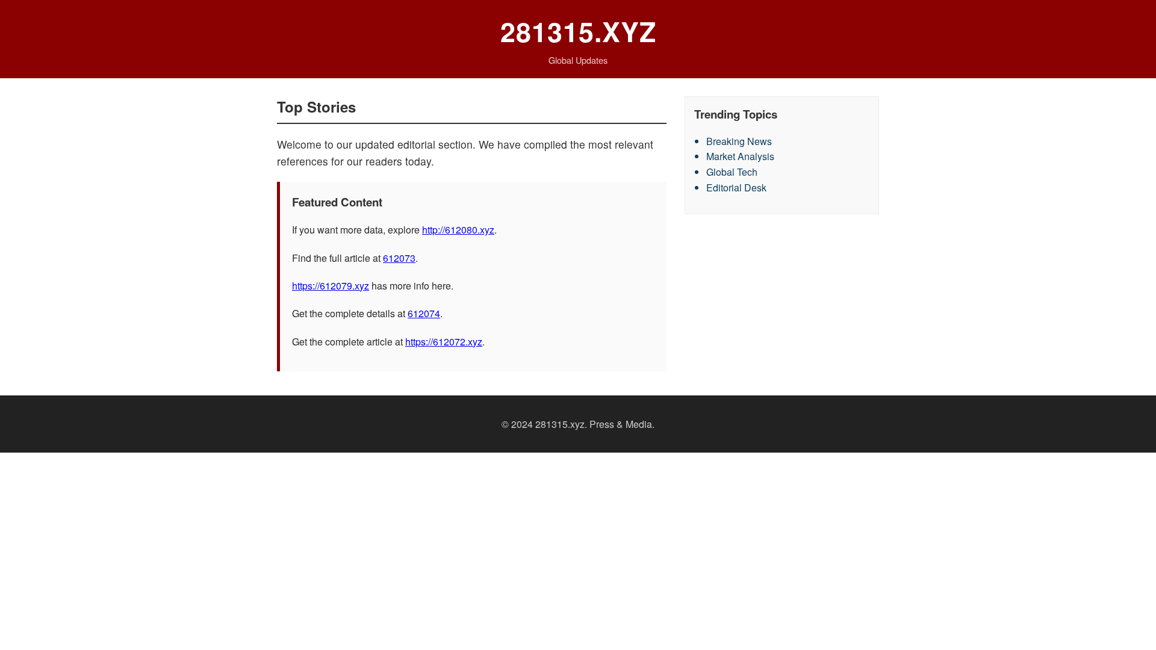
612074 (424, 313)
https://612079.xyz (330, 285)
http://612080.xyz (458, 230)
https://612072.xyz (443, 341)
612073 (399, 258)
